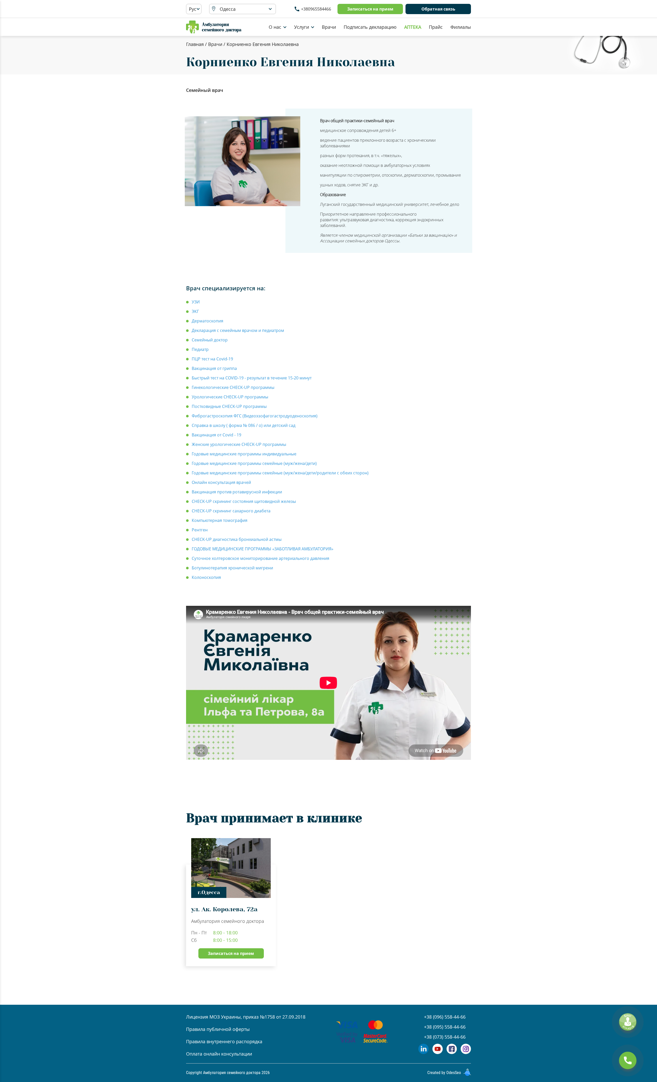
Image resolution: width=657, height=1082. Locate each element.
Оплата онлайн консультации (219, 1054)
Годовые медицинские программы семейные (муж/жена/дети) (254, 463)
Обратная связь (438, 9)
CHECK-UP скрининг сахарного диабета (231, 511)
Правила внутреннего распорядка (224, 1041)
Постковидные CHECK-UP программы (229, 406)
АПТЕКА (412, 27)
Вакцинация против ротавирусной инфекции (237, 492)
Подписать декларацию (370, 27)
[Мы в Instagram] (466, 1052)
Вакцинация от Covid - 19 (216, 435)
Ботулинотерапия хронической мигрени (232, 568)
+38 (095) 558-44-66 (445, 1027)
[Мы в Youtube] (437, 1052)
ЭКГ (195, 311)
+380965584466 (316, 9)
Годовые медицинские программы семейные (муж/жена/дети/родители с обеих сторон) (280, 473)
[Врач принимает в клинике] (376, 902)
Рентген (200, 530)
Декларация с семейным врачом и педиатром (238, 330)
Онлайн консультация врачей (221, 482)
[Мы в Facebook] (452, 1052)
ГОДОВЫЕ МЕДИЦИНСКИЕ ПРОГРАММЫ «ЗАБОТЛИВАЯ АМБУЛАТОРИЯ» (262, 549)
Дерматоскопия (207, 321)
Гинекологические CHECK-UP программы (233, 387)
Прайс (436, 27)
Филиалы (460, 27)
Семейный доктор (210, 340)
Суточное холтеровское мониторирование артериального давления (260, 558)
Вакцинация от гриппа (214, 368)
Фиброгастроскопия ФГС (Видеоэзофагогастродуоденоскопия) (254, 416)
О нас (275, 27)
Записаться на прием (370, 9)
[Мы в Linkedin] (423, 1052)
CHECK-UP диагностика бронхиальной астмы (237, 539)
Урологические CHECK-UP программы (230, 397)
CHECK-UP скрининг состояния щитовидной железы (244, 501)
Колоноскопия (206, 577)
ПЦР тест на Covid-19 (212, 359)
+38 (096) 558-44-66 (445, 1017)
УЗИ (196, 302)
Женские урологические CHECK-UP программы (239, 444)
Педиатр (200, 349)
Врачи (329, 27)
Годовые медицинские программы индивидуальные (244, 454)
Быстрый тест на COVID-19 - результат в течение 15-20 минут (252, 378)
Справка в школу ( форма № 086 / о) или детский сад (243, 425)
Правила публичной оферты (218, 1029)
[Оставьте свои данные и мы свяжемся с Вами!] (627, 1060)
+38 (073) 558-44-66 (445, 1037)
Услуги (301, 27)
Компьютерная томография (219, 520)
